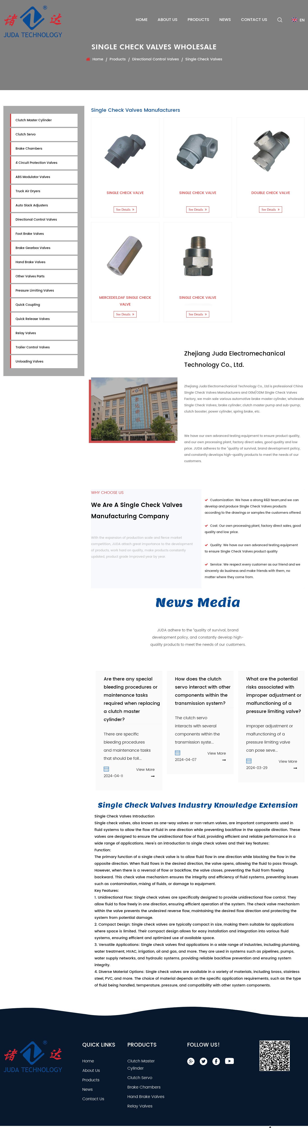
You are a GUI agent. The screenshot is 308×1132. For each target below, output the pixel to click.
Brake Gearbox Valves (33, 248)
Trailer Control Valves (33, 347)
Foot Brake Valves (30, 233)
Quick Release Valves (33, 319)
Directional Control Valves (155, 59)
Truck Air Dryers (28, 191)
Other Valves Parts (30, 276)
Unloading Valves (29, 361)
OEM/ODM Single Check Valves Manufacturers (173, 1128)
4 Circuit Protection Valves (36, 162)
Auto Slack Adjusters (32, 205)
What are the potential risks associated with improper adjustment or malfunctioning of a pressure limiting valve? (273, 695)
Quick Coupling (28, 304)
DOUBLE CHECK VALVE (270, 193)
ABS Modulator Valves (33, 177)
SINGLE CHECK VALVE (125, 193)
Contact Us (254, 19)
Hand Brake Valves (30, 262)
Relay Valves (26, 333)
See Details (123, 209)
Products (198, 19)
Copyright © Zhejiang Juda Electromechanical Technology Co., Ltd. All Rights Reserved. (69, 1128)
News (225, 19)
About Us (167, 19)
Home (141, 19)
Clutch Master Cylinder (34, 120)
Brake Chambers (29, 148)
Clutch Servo (26, 134)
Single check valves (112, 823)
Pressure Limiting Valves (35, 290)
